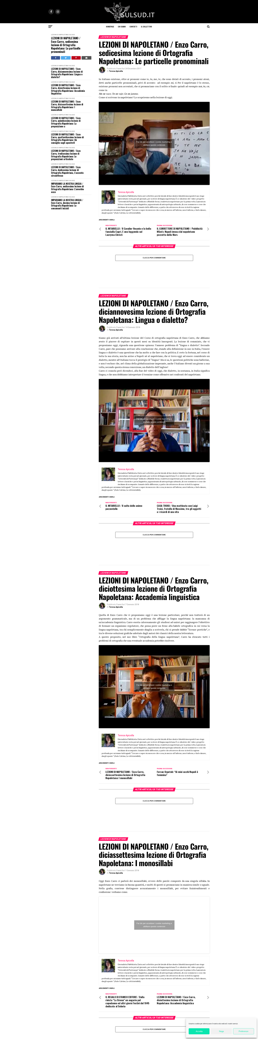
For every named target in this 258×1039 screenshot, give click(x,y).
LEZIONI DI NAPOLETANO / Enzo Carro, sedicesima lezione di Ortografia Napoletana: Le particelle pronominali (65, 44)
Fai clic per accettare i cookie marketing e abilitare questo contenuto (154, 143)
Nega (221, 1031)
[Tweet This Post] (66, 58)
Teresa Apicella (116, 71)
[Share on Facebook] (55, 58)
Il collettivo (146, 26)
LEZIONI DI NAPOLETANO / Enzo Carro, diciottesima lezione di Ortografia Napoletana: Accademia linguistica (68, 89)
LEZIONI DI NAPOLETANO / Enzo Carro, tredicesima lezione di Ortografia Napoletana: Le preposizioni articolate (66, 155)
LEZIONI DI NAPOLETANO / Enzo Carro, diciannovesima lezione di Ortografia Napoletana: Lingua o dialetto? (67, 73)
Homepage (110, 26)
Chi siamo (122, 26)
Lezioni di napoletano (60, 35)
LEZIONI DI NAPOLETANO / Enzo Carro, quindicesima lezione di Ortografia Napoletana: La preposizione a (66, 122)
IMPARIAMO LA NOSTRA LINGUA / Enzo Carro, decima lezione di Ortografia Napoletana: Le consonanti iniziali (67, 204)
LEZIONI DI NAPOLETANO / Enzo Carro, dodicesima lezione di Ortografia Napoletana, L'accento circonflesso (67, 171)
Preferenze (243, 1031)
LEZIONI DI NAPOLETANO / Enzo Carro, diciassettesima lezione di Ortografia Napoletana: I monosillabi (67, 105)
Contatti (133, 26)
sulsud (72, 35)
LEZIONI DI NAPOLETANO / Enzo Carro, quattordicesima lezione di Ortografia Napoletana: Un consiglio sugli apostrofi (67, 138)
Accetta (199, 1031)
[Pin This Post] (76, 58)
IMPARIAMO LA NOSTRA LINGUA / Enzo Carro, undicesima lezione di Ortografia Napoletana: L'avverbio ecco (67, 187)
